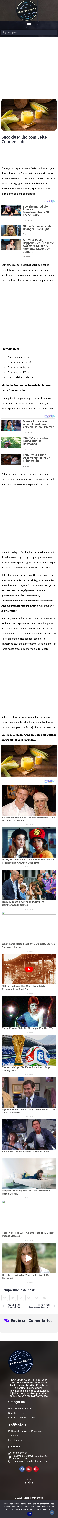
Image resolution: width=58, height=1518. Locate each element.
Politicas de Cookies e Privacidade (25, 1431)
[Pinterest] (36, 1469)
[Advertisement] (29, 67)
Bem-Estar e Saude (18, 1408)
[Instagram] (29, 1469)
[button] (29, 24)
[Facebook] (22, 1469)
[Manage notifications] (52, 1512)
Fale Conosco (15, 1440)
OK (29, 1514)
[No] (54, 1509)
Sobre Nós (13, 1435)
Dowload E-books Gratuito (21, 1417)
